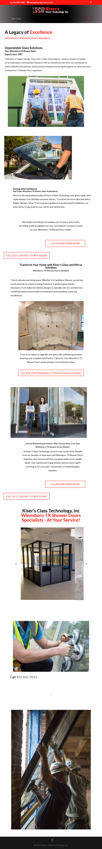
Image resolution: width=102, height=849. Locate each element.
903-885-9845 (26, 677)
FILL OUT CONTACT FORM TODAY (26, 255)
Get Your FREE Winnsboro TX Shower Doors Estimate (51, 372)
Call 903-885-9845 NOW (65, 243)
